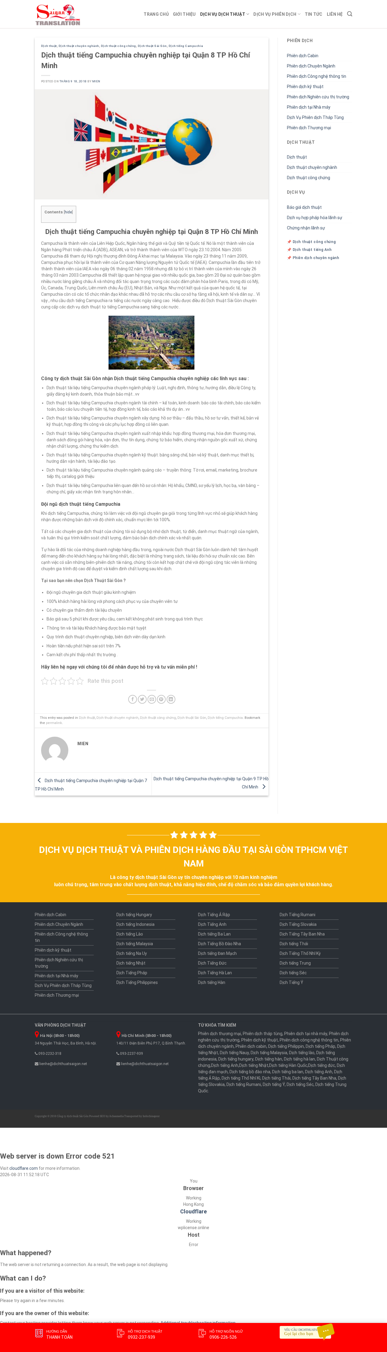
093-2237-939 (131, 1053)
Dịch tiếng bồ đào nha (249, 1071)
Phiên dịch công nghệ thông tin (309, 1040)
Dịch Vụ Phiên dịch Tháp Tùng (315, 117)
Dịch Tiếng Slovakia (298, 924)
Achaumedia (116, 1116)
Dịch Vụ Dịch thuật (222, 14)
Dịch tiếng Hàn (211, 982)
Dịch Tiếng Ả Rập (214, 914)
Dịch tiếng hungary (235, 1059)
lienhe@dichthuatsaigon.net (62, 1064)
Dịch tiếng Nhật (130, 963)
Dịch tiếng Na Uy (131, 953)
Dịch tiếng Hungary (134, 914)
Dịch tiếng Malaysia (134, 943)
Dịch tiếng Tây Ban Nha (314, 1078)
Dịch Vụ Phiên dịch (274, 14)
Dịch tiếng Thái (294, 943)
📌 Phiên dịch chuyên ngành (313, 258)
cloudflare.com (23, 1168)
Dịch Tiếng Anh (212, 924)
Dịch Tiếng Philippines (137, 982)
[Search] (349, 14)
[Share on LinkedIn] (171, 699)
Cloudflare (193, 1212)
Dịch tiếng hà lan (299, 1059)
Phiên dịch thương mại (219, 1033)
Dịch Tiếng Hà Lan (215, 972)
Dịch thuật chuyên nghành (79, 46)
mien (96, 81)
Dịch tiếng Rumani (243, 1084)
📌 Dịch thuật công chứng (311, 242)
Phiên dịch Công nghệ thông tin (316, 76)
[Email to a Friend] (152, 699)
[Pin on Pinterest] (161, 699)
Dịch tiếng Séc (293, 972)
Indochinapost (151, 1116)
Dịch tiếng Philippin (286, 1046)
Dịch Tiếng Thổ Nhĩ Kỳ (300, 953)
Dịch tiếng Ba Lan (214, 934)
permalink (54, 723)
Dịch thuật (49, 46)
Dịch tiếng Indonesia (135, 924)
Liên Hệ (335, 14)
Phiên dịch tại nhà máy (305, 1033)
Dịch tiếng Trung (295, 963)
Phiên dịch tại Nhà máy (308, 107)
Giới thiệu (184, 14)
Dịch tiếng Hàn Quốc (288, 1065)
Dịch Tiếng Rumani (297, 914)
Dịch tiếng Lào (129, 934)
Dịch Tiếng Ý (291, 982)
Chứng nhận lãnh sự (306, 227)
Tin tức (314, 14)
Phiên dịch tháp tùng (262, 1033)
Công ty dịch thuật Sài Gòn (73, 1116)
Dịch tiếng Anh (224, 1065)
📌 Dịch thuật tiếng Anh (309, 250)
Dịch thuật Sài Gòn (152, 46)
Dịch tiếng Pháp (320, 1046)
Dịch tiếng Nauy (234, 1052)
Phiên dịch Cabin (302, 55)
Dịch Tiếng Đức (212, 963)
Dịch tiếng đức (321, 1065)
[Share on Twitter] (142, 699)
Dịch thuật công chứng (118, 46)
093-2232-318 (49, 1053)
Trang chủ (156, 14)
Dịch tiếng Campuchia (186, 46)
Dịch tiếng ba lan (287, 1071)
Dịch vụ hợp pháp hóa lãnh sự (314, 217)
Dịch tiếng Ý (274, 1084)
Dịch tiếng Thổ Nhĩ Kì (241, 1078)
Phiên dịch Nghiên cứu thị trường (318, 96)
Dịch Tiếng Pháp (131, 972)
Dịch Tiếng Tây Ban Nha (302, 934)
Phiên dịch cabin (251, 1046)
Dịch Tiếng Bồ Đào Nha (219, 943)
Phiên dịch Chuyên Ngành (311, 66)
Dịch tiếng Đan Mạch (217, 953)
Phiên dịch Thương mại (309, 127)
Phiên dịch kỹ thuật (305, 86)
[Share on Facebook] (132, 699)
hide (68, 212)
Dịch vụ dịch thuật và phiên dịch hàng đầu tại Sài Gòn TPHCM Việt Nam (193, 856)
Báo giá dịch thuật (304, 207)
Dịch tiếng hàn (268, 1059)
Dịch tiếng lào (301, 1052)
